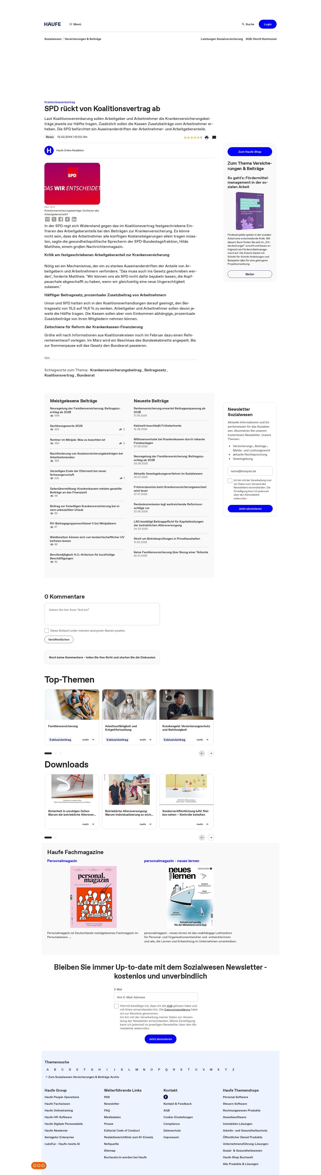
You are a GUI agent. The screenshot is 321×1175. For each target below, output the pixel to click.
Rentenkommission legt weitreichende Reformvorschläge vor (168, 506)
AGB (169, 1006)
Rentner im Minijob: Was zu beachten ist (77, 440)
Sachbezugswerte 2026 (66, 426)
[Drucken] (207, 137)
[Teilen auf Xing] (67, 219)
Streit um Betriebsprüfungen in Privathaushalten (167, 538)
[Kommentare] (214, 137)
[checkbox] (46, 630)
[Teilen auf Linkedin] (74, 219)
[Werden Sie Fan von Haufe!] (165, 1097)
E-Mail (118, 989)
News (50, 137)
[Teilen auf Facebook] (61, 219)
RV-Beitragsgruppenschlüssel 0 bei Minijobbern (83, 523)
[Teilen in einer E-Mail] (47, 219)
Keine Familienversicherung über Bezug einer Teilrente (171, 552)
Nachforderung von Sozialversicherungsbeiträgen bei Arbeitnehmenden (86, 455)
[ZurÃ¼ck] (202, 753)
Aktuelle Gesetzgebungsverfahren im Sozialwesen (168, 473)
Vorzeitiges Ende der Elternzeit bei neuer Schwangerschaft (78, 472)
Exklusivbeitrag (60, 740)
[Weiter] (211, 753)
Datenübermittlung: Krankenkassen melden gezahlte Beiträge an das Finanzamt (86, 490)
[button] (268, 24)
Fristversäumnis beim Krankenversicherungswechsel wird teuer (170, 488)
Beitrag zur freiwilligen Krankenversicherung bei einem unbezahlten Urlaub (85, 508)
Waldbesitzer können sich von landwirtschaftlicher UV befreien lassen (87, 539)
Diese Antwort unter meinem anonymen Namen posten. (87, 630)
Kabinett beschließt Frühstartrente (157, 425)
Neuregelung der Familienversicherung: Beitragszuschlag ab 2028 (85, 410)
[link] (52, 39)
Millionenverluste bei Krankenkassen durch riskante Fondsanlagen (169, 441)
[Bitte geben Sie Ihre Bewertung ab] (198, 138)
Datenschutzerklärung (177, 1009)
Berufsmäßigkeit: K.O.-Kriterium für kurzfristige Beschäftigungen (82, 556)
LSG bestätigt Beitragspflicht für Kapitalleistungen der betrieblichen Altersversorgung (168, 523)
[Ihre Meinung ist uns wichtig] (38, 1165)
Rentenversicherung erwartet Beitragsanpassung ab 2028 (169, 410)
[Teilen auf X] (54, 219)
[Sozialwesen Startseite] (53, 24)
